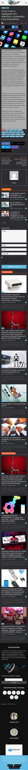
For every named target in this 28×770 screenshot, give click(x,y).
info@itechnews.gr (11, 704)
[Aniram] (2, 23)
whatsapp (12, 136)
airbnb (7, 130)
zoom (22, 136)
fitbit (14, 132)
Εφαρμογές (4, 7)
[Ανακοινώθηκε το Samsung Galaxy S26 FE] (5, 204)
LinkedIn (4, 134)
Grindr (18, 132)
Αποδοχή (10, 765)
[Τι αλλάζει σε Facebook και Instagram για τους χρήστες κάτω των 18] (5, 213)
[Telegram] (13, 27)
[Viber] (16, 27)
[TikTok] (23, 693)
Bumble (10, 132)
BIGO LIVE (20, 130)
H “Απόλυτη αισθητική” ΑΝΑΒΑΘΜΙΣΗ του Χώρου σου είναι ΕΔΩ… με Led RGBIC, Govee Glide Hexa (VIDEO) (12, 518)
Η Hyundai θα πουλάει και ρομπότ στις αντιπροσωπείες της (18, 195)
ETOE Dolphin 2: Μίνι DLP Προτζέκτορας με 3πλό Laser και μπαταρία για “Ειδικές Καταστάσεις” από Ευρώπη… (13, 297)
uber (3, 136)
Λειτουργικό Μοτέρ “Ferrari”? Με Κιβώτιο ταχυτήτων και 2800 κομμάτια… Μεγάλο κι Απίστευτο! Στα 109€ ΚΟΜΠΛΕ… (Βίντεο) (13, 629)
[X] (6, 27)
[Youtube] (16, 697)
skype (8, 134)
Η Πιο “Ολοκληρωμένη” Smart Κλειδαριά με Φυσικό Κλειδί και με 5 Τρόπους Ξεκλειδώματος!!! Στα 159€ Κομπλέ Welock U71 (12, 591)
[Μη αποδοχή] (26, 762)
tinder (23, 134)
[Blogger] (5, 693)
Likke (22, 132)
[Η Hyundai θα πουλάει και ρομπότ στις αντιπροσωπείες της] (5, 195)
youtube (17, 136)
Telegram (18, 134)
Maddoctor (14, 722)
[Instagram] (14, 693)
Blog (3, 292)
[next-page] (5, 223)
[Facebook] (2, 27)
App (15, 130)
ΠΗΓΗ (3, 125)
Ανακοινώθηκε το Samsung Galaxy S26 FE (17, 204)
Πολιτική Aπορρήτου (14, 767)
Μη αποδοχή (18, 765)
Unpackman (4, 302)
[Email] (9, 27)
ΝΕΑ (8, 7)
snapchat (13, 134)
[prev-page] (2, 223)
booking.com (4, 132)
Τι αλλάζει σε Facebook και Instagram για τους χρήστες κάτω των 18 (18, 215)
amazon (11, 130)
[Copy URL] (20, 27)
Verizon (7, 136)
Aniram (6, 23)
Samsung (4, 206)
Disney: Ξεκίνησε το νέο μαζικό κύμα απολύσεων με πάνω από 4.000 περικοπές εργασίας (21, 162)
